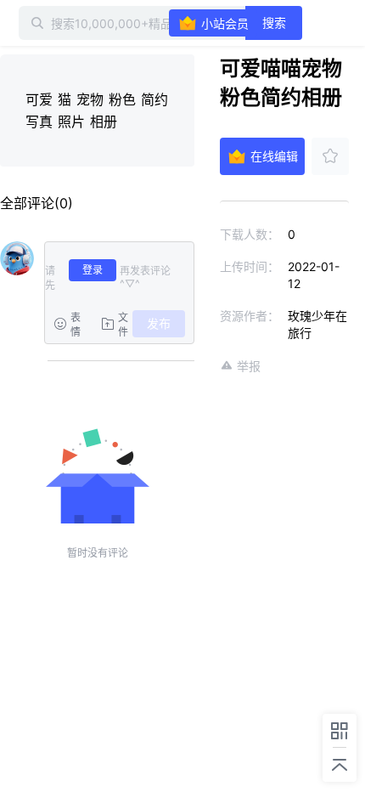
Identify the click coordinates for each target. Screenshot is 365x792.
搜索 (274, 22)
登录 (92, 269)
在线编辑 (274, 156)
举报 (249, 366)
